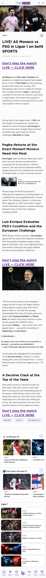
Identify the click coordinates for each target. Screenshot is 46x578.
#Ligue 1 (19, 420)
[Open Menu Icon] (43, 3)
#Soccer (7, 420)
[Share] (42, 35)
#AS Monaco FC (34, 420)
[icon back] (2, 3)
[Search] (39, 3)
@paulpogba (8, 336)
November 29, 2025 (35, 347)
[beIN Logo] (23, 3)
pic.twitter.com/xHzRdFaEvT (22, 344)
